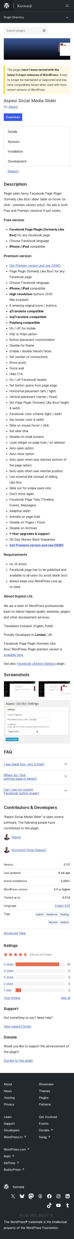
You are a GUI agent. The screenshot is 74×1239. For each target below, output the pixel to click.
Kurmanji (18, 1187)
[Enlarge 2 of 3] (65, 686)
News (8, 1091)
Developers (12, 1130)
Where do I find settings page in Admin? (20, 777)
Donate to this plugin (18, 1060)
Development (17, 161)
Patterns (45, 1104)
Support (13, 171)
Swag (44, 1137)
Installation (15, 151)
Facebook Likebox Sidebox (36, 664)
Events (44, 1123)
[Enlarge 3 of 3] (65, 705)
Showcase (46, 1084)
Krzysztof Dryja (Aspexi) (29, 850)
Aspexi (13, 107)
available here (13, 655)
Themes (44, 1091)
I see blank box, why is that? (24, 764)
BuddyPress (14, 1169)
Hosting (9, 1098)
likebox (65, 922)
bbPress (11, 1163)
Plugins (44, 1098)
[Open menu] (68, 5)
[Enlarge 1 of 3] (30, 686)
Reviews (14, 142)
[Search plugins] (44, 30)
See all (65, 998)
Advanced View (15, 933)
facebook (51, 914)
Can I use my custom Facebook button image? (21, 791)
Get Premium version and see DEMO (35, 265)
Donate (46, 1130)
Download (13, 117)
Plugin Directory (14, 17)
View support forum (17, 1026)
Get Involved (48, 1117)
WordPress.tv (15, 1137)
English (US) (62, 905)
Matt (9, 1156)
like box (53, 922)
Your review (12, 998)
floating (64, 914)
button (39, 914)
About (8, 1084)
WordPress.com (17, 1149)
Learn (8, 1117)
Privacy (9, 1104)
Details (12, 132)
